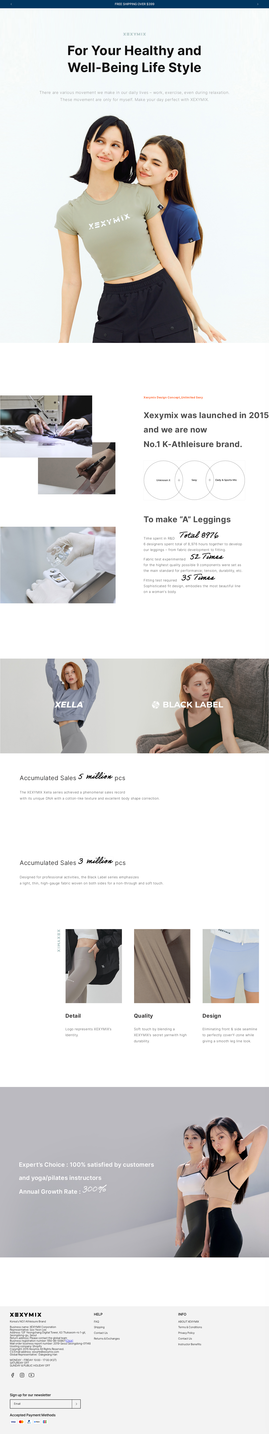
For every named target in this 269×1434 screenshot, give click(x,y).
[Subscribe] (76, 1404)
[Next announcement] (257, 4)
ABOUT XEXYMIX (188, 1321)
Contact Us (101, 1332)
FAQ (96, 1321)
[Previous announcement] (11, 4)
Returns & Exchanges (107, 1338)
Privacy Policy (186, 1332)
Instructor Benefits (189, 1344)
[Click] (69, 1340)
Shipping (99, 1327)
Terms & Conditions (190, 1327)
